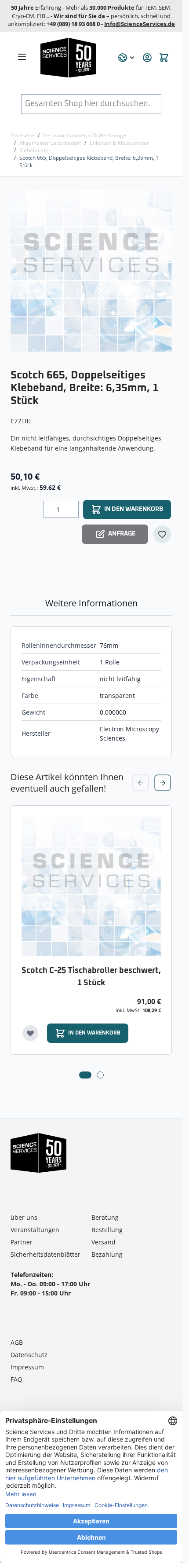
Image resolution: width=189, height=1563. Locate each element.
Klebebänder (35, 150)
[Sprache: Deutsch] (127, 58)
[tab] (85, 1075)
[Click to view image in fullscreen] (92, 271)
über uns (24, 1217)
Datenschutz (29, 1354)
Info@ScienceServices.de (139, 24)
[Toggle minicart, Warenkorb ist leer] (164, 58)
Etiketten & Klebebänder (119, 143)
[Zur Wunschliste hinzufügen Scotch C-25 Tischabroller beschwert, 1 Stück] (30, 1033)
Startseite (22, 135)
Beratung (105, 1217)
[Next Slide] (162, 782)
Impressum (27, 1367)
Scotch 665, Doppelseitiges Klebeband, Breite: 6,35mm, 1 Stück (89, 161)
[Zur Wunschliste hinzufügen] (162, 534)
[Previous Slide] (140, 782)
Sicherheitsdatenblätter (45, 1254)
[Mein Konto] (147, 58)
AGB (17, 1342)
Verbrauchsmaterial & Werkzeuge (84, 135)
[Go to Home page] (74, 57)
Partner (22, 1242)
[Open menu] (22, 56)
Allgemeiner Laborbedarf (50, 143)
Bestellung (107, 1229)
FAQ (16, 1379)
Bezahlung (107, 1254)
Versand (103, 1242)
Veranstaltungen (35, 1229)
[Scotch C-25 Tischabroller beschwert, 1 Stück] (91, 886)
